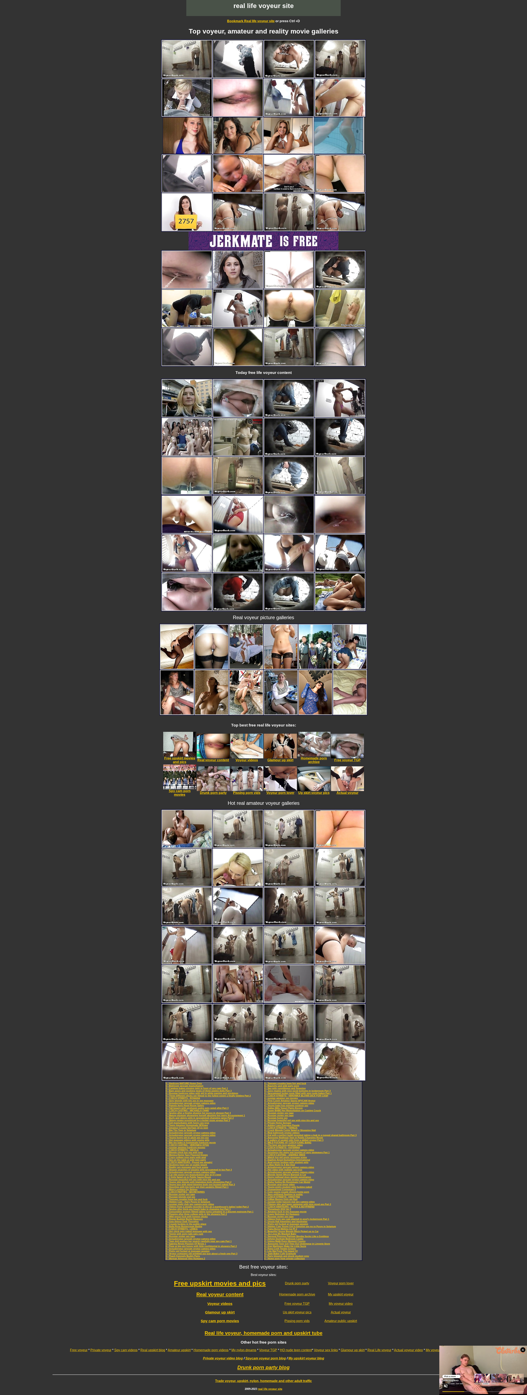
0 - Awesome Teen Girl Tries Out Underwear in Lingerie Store (297, 1243)
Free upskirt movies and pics (220, 1283)
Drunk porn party (297, 1283)
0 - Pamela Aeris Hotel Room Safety (185, 1105)
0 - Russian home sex (276, 1118)
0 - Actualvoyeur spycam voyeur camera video (191, 1103)
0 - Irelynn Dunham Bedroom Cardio (283, 1239)
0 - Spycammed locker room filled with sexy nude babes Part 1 (298, 1093)
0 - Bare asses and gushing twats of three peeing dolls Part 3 (199, 1091)
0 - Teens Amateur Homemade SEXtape (187, 1125)
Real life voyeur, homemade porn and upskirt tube (263, 1333)
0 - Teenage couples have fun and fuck (187, 1199)
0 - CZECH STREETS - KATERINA (282, 1147)
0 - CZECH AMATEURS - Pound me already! (189, 1162)
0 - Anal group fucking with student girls (286, 1162)
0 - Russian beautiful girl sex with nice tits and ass (193, 1179)
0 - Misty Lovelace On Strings (181, 1189)
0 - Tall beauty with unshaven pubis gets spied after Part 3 (197, 1108)
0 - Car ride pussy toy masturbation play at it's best (193, 1174)
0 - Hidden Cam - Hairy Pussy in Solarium (188, 1202)
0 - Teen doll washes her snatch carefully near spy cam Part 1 (199, 1241)
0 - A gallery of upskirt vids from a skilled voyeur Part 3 (293, 1140)
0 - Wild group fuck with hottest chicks (187, 1216)
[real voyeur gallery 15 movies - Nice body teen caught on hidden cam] (340, 325)
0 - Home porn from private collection (284, 1258)
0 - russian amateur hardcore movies (185, 1147)
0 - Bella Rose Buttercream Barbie (184, 1226)
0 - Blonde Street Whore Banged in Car (285, 1174)
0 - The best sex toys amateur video (283, 1145)
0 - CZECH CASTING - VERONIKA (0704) (187, 1145)
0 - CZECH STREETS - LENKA (182, 1229)
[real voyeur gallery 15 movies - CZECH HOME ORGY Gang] (238, 1001)
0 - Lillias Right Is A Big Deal (279, 1165)
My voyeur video (341, 1303)
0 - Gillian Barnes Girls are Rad (280, 1199)
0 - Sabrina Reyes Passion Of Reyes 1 (186, 1243)
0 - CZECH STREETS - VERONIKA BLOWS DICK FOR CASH (296, 1095)
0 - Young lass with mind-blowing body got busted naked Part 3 (200, 1184)
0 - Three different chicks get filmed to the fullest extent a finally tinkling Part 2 (208, 1095)
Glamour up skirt (220, 1312)
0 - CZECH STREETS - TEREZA (280, 1128)
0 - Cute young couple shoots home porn (286, 1192)
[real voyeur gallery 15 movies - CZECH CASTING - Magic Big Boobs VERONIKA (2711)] (238, 885)
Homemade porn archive (297, 1294)
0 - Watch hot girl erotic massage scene (285, 1157)
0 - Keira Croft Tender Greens (280, 1248)
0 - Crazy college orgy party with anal (186, 1157)
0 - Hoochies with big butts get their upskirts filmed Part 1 (197, 1187)
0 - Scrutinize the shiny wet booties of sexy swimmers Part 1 (297, 1152)
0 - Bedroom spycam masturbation (184, 1086)
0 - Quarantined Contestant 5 (280, 1189)
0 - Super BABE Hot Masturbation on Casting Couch (292, 1110)
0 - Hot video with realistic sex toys (283, 1169)
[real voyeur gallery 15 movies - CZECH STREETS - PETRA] (187, 115)
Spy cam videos (126, 1350)
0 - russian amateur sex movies (281, 1098)
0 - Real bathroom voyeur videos (282, 1132)
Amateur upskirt (179, 1350)
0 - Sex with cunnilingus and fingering (285, 1088)
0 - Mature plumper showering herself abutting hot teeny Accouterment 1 (205, 1115)
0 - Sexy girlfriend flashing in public (283, 1194)
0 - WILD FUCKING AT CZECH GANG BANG (287, 1142)
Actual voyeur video (408, 1350)
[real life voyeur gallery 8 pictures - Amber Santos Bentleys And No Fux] (315, 713)
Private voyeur (100, 1350)
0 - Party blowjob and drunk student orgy (286, 1256)
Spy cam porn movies (220, 1321)
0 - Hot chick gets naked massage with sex (189, 1231)
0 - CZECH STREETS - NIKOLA (182, 1150)
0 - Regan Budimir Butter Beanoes (184, 1219)
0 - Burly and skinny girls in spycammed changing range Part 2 (200, 1118)
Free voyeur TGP (297, 1303)
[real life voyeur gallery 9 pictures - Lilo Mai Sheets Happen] (211, 713)
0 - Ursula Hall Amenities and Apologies (285, 1221)
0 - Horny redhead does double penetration (287, 1177)
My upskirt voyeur (340, 1294)
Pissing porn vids (297, 1321)
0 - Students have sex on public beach (186, 1165)
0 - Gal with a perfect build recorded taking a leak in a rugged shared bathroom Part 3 (310, 1135)
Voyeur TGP (268, 1350)
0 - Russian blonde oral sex (180, 1197)
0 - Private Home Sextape (277, 1123)
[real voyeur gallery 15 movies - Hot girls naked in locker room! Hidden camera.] (238, 454)
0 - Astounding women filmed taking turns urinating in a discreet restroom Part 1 (209, 1211)
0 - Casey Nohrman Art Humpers (281, 1214)
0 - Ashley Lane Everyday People (282, 1125)
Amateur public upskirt (340, 1321)
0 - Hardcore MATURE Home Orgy (184, 1083)
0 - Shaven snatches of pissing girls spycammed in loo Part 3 (199, 1169)
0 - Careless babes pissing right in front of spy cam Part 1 (197, 1088)
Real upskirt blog (152, 1350)
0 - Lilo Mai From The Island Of (281, 1251)
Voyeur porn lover (341, 1283)
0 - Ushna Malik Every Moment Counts (284, 1241)
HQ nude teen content (296, 1350)
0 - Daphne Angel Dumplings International (287, 1160)
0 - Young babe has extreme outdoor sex (286, 1105)
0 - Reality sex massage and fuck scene (187, 1167)
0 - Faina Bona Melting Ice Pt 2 (280, 1229)
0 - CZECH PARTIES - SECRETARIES (185, 1192)
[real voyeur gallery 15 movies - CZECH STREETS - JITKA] (187, 415)
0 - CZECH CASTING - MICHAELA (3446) (187, 1110)
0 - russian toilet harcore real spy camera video (289, 1202)
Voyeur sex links (326, 1350)
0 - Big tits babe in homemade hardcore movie (191, 1142)
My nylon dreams (243, 1350)
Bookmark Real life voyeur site (251, 21)
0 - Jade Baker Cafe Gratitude (280, 1253)
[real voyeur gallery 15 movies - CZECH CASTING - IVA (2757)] (187, 229)
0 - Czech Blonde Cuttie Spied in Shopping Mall (290, 1130)
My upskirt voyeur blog (306, 1358)
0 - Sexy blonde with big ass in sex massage (189, 1100)
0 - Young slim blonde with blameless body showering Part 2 (198, 1182)
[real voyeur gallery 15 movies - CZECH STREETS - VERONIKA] (238, 570)
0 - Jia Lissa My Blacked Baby (280, 1234)
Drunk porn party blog (263, 1367)
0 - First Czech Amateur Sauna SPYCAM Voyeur (289, 1100)
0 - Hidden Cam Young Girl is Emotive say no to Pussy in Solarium (300, 1226)
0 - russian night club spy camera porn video (190, 1204)
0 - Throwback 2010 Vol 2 (277, 1209)
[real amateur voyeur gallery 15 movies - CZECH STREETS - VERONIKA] (238, 287)
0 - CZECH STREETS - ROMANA (183, 1098)
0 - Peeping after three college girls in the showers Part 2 (196, 1214)
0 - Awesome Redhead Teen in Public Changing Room (293, 1137)
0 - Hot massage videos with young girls (187, 1140)
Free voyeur (78, 1350)
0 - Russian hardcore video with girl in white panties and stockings (202, 1093)
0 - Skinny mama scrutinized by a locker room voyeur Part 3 (198, 1120)
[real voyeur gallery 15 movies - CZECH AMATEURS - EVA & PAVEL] (187, 846)
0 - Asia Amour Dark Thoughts (182, 1221)
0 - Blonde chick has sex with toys (184, 1152)
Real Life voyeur (379, 1350)
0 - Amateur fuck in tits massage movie (285, 1211)
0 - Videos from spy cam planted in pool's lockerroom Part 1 (296, 1219)
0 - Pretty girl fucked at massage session (188, 1251)
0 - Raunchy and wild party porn (281, 1086)
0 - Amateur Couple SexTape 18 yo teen (187, 1128)
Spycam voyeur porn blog (265, 1358)
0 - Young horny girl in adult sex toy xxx (187, 1137)
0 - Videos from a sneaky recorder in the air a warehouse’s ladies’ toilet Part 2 (207, 1206)
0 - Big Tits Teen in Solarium (181, 1130)
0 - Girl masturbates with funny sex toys (187, 1123)
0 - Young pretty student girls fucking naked (288, 1187)
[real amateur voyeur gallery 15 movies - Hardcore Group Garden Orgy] (340, 609)
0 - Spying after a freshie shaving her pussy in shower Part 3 (198, 1113)
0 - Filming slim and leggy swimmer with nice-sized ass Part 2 (297, 1204)
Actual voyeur (341, 1312)
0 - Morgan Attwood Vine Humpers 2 (185, 1258)
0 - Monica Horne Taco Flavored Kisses (187, 1155)
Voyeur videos (219, 1304)
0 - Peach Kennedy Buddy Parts (183, 1256)
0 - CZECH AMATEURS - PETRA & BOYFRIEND (289, 1206)
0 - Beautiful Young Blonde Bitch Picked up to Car (291, 1231)
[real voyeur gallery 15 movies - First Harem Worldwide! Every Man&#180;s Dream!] (187, 454)
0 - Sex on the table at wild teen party (186, 1160)
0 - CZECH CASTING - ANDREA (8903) (284, 1155)
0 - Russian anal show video (279, 1184)
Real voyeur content (220, 1294)
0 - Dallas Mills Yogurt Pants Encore (283, 1108)
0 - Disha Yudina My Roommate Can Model (287, 1182)
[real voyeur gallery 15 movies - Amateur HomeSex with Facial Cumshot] (187, 325)
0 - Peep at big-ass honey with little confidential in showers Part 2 (201, 1246)
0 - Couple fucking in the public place (186, 1224)
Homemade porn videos (211, 1350)
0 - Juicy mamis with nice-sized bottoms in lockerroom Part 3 (297, 1091)
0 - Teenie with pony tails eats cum (184, 1234)
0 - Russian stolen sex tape (180, 1194)
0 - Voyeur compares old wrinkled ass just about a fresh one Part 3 (201, 1253)
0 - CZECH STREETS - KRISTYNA (282, 1197)
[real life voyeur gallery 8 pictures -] (177, 667)
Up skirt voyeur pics (297, 1312)
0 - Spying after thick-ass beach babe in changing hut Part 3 (198, 1209)
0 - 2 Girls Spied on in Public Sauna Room (188, 1177)
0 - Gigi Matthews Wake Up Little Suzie (285, 1246)
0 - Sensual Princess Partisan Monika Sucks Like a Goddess (296, 1236)
